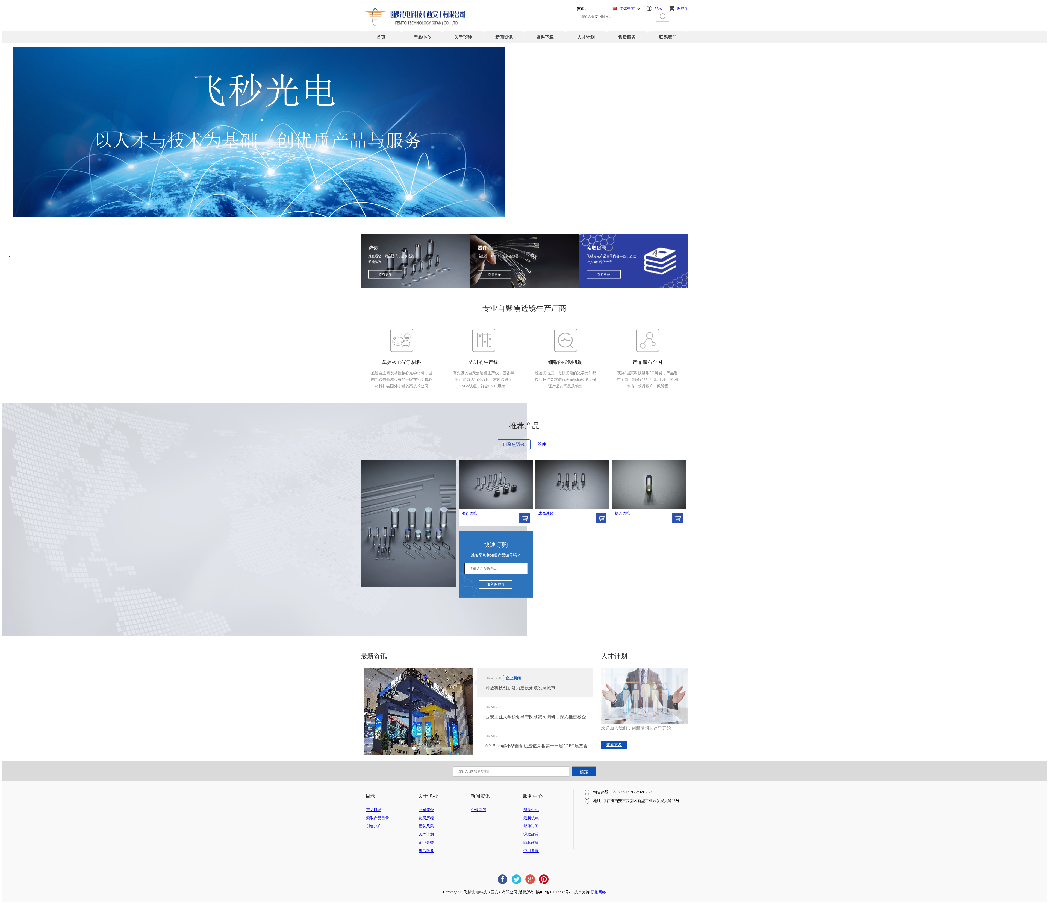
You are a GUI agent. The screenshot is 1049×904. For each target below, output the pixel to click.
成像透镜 (545, 513)
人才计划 (586, 37)
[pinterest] (544, 879)
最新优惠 (531, 818)
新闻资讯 (504, 37)
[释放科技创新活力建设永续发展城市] (419, 715)
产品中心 (422, 37)
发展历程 (426, 818)
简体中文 (627, 9)
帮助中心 (531, 810)
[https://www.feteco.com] (417, 30)
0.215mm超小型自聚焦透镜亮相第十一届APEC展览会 (536, 746)
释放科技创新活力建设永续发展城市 (520, 688)
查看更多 (385, 274)
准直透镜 (469, 513)
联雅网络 (598, 892)
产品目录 (373, 810)
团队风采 (426, 826)
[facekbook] (503, 879)
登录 (658, 8)
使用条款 (531, 851)
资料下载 (545, 37)
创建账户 (373, 826)
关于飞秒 (463, 37)
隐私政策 (531, 843)
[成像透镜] (572, 484)
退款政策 (531, 834)
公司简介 (426, 810)
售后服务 (627, 37)
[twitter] (516, 879)
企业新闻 (478, 810)
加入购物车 (495, 584)
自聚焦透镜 (514, 444)
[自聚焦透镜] (408, 585)
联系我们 (668, 37)
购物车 (682, 8)
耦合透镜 (622, 513)
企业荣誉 (426, 843)
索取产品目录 (377, 818)
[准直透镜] (496, 484)
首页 (381, 37)
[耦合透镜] (649, 484)
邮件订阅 (531, 826)
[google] (530, 879)
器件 (541, 444)
